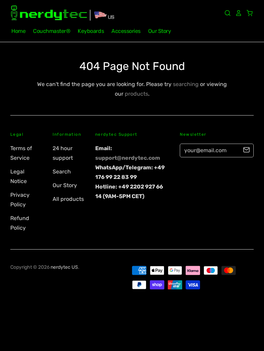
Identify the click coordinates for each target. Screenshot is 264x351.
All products (68, 199)
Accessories (126, 31)
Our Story (159, 31)
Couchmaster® (51, 31)
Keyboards (91, 31)
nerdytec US (64, 267)
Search (62, 171)
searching (186, 84)
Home (18, 31)
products (136, 93)
